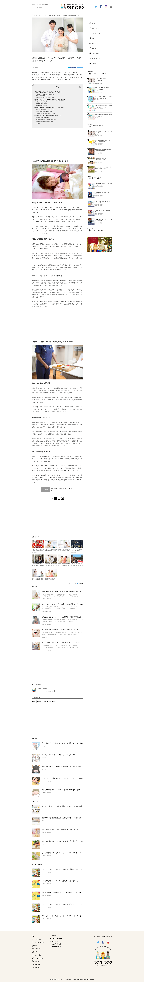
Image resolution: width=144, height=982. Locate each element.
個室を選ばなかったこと (41, 103)
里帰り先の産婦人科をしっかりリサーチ (45, 109)
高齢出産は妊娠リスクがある (42, 117)
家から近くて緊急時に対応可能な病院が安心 (46, 119)
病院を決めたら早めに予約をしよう (44, 111)
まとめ (37, 123)
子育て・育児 (38, 15)
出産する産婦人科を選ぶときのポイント (48, 92)
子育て (45, 15)
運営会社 (54, 935)
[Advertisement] (44, 718)
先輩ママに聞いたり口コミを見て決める (45, 97)
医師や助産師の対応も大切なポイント (44, 121)
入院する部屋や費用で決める (42, 95)
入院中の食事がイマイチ (41, 105)
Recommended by (73, 583)
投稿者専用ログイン (56, 946)
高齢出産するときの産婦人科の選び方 (48, 115)
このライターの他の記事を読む (46, 690)
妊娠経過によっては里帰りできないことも (45, 113)
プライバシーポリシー (57, 938)
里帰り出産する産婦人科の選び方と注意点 (49, 107)
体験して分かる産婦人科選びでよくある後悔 (50, 100)
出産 (34, 701)
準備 (49, 701)
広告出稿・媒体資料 (56, 944)
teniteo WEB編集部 (42, 688)
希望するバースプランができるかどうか (45, 94)
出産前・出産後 (42, 701)
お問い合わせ (55, 941)
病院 (54, 701)
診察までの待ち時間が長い (42, 102)
